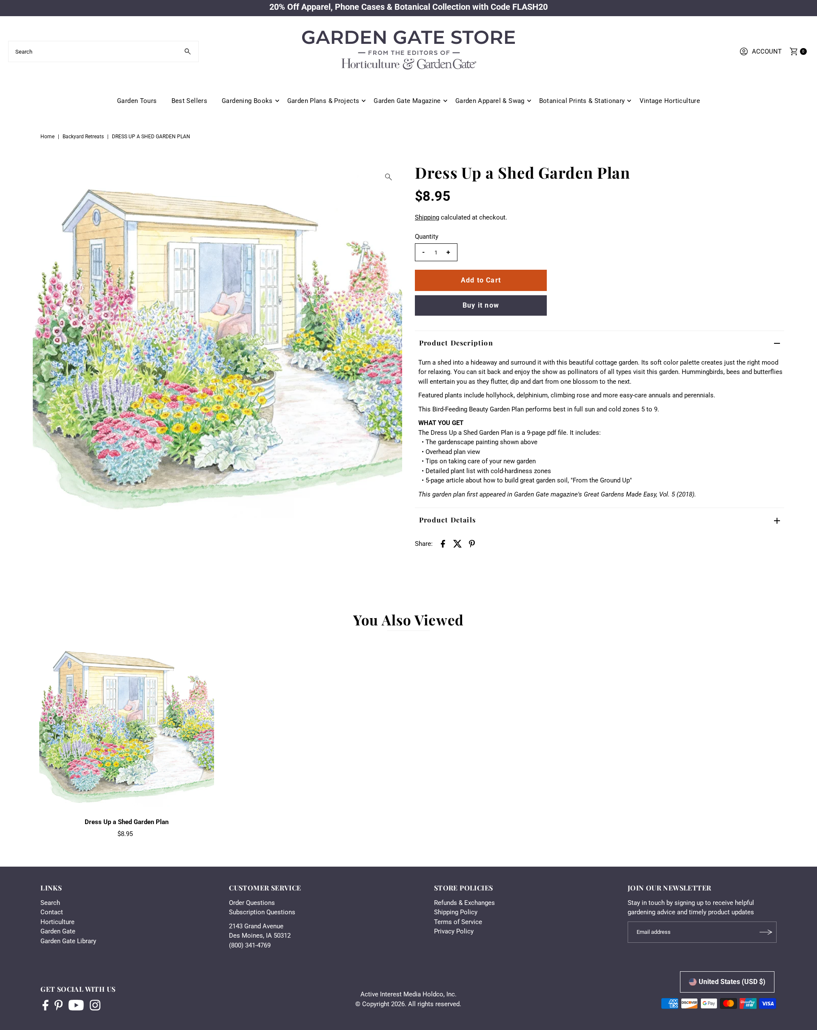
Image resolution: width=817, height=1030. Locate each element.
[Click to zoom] (388, 177)
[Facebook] (46, 1006)
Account (767, 51)
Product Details (447, 519)
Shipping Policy (455, 912)
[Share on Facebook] (443, 543)
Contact (51, 912)
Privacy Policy (454, 931)
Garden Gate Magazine (407, 101)
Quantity (426, 236)
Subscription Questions (262, 912)
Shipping (427, 217)
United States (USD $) (732, 982)
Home (47, 137)
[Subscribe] (766, 932)
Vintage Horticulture (670, 101)
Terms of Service (458, 922)
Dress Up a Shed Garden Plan (127, 822)
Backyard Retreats (83, 137)
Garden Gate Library (68, 941)
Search (50, 903)
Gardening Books (247, 101)
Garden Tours (137, 101)
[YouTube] (76, 1006)
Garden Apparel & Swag (490, 101)
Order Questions (252, 903)
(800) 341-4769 (250, 945)
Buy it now (481, 305)
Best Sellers (189, 101)
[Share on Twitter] (457, 543)
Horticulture (57, 922)
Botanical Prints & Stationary (582, 101)
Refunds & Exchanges (464, 903)
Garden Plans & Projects (323, 101)
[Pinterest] (58, 1006)
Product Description (456, 342)
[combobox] (103, 51)
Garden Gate (57, 931)
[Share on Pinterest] (472, 543)
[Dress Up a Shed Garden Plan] (126, 726)
